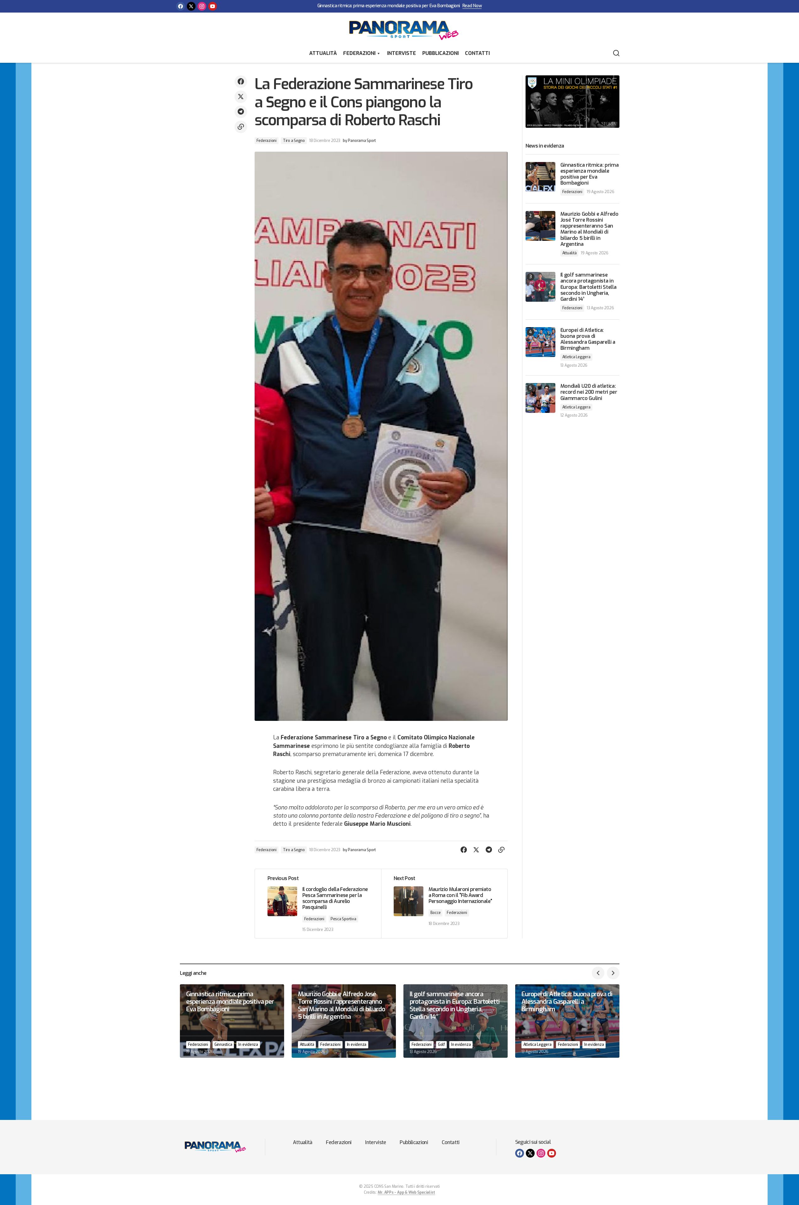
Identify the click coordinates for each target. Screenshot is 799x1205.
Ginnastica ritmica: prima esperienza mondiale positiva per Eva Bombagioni (388, 6)
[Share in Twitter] (240, 96)
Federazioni (359, 53)
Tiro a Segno (294, 140)
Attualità (323, 53)
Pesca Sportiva (343, 918)
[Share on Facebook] (240, 81)
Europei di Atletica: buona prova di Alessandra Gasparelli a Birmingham (588, 339)
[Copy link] (240, 126)
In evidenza (248, 1044)
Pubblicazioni (440, 53)
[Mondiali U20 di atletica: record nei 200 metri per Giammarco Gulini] (540, 398)
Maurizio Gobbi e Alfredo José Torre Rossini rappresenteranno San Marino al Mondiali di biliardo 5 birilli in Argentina (589, 229)
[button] (616, 53)
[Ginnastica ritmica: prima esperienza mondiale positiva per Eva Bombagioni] (540, 177)
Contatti (477, 53)
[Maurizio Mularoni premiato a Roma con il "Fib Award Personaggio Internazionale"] (444, 903)
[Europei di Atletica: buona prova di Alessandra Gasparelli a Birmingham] (540, 342)
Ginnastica (223, 1044)
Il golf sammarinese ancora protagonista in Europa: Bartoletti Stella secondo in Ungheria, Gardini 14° (588, 287)
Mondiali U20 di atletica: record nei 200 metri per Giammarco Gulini (588, 392)
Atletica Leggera (576, 356)
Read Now (472, 6)
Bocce (435, 912)
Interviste (401, 53)
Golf (441, 1044)
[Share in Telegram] (240, 111)
